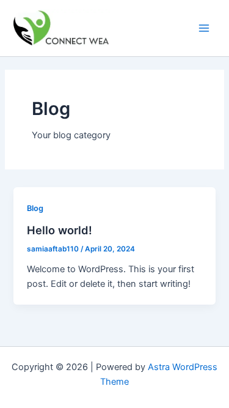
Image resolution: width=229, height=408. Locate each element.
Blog (35, 208)
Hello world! (59, 230)
